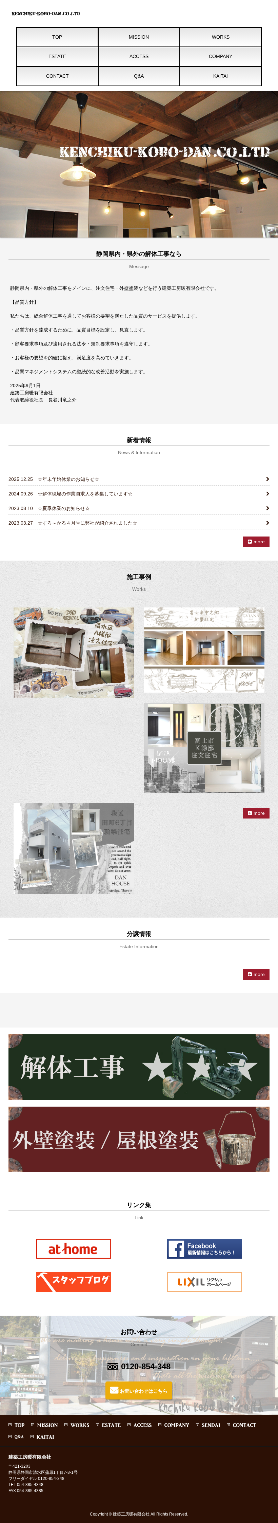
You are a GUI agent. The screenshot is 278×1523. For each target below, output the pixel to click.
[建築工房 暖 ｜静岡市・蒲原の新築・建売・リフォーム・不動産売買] (46, 16)
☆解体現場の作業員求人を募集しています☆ (70, 493)
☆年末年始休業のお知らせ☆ (53, 479)
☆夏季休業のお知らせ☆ (49, 508)
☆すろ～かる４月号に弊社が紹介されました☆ (72, 523)
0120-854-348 (146, 1366)
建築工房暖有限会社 (131, 1514)
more (259, 541)
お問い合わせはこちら (143, 1391)
